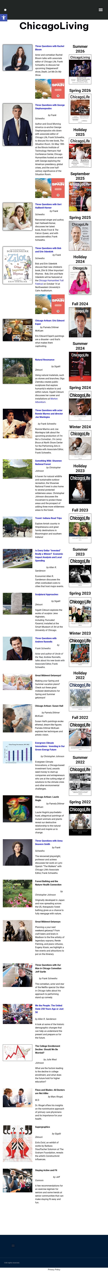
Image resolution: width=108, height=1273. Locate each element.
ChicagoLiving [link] (54, 26)
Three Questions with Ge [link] (47, 105)
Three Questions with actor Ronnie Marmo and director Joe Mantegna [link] (49, 413)
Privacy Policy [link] (54, 1269)
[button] (100, 10)
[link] (3, 17)
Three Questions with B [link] (47, 248)
